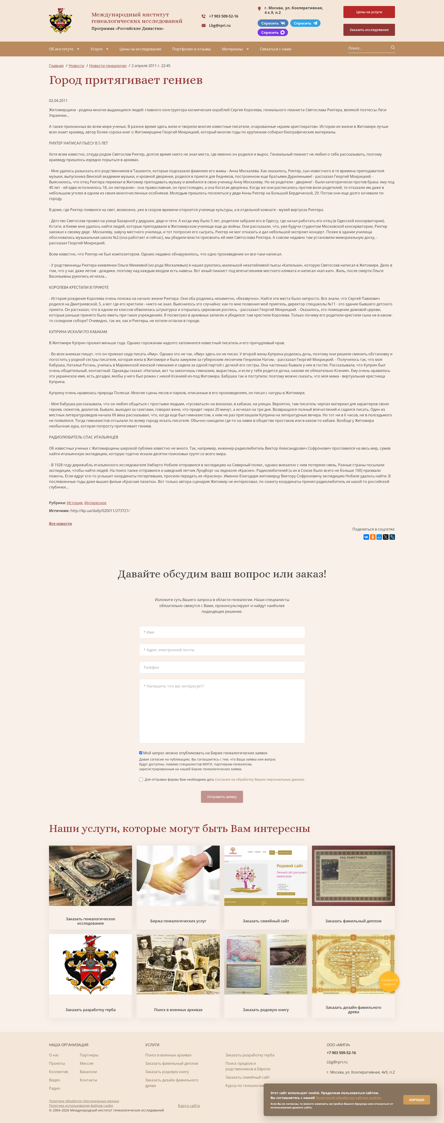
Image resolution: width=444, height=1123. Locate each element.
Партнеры (89, 1055)
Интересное (95, 502)
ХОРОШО (416, 1100)
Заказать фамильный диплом (353, 921)
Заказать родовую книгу (266, 1010)
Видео (54, 1080)
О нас (54, 1055)
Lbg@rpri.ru (220, 25)
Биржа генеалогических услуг (178, 921)
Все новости (60, 523)
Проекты (57, 1063)
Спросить (270, 23)
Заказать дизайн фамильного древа (353, 1009)
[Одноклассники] (373, 537)
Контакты (88, 1080)
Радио (54, 1088)
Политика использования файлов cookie (81, 1105)
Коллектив (58, 1071)
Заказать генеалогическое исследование (90, 921)
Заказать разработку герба (90, 1010)
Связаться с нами (275, 49)
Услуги (96, 49)
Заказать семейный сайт (266, 921)
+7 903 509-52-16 (223, 16)
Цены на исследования (140, 49)
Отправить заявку (222, 797)
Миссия (86, 1063)
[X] (385, 537)
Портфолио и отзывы (191, 49)
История (75, 502)
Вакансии (88, 1071)
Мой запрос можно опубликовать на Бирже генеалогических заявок (204, 752)
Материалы (232, 49)
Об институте (61, 49)
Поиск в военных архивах (178, 1010)
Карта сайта (189, 1106)
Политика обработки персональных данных (84, 1101)
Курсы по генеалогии (244, 1085)
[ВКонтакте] (366, 537)
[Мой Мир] (379, 537)
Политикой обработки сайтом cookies (348, 1097)
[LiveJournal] (392, 537)
